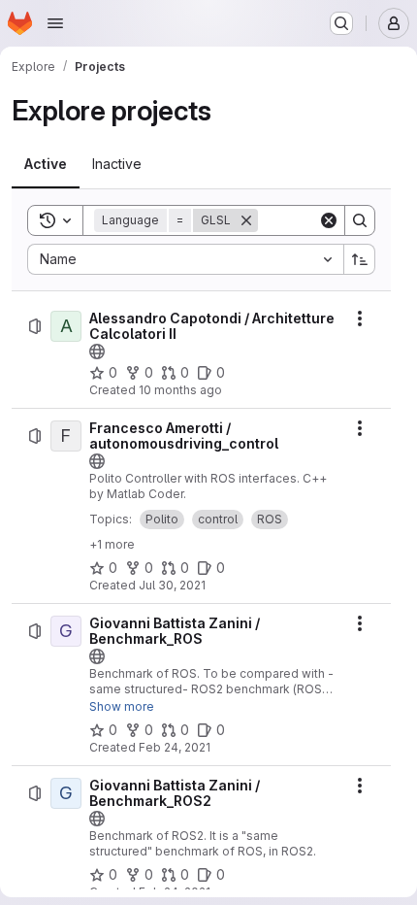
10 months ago (180, 390)
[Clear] (328, 220)
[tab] (46, 164)
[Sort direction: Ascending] (359, 259)
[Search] (359, 220)
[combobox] (185, 259)
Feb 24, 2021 (174, 747)
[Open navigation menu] (55, 23)
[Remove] (246, 220)
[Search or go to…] (341, 23)
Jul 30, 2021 (172, 585)
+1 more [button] (112, 544)
